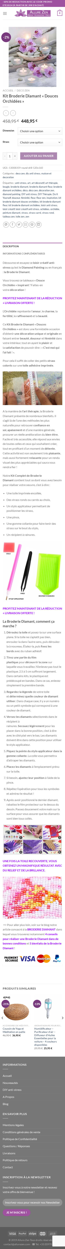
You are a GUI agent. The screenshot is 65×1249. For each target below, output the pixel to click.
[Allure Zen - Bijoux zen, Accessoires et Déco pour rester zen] (32, 13)
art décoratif (38, 182)
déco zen (33, 190)
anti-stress (20, 182)
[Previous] (2, 1025)
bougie (6, 186)
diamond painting (11, 194)
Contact (8, 1167)
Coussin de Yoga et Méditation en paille (14, 1030)
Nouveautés (10, 1082)
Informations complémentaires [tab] (24, 253)
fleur (33, 197)
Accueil (8, 90)
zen (27, 216)
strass (24, 212)
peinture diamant (11, 212)
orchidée (54, 209)
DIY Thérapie (45, 194)
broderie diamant (19, 186)
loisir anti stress (49, 205)
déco (25, 190)
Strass (6, 142)
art (29, 182)
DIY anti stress (29, 194)
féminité (25, 197)
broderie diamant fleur (40, 186)
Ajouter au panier (39, 155)
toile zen (20, 216)
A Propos (8, 1096)
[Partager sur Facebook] (13, 225)
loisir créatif (9, 209)
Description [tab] (11, 246)
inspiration (52, 197)
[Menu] (5, 13)
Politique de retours (15, 1160)
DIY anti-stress (12, 1089)
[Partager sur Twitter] (19, 225)
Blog (5, 1104)
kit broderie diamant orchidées (24, 205)
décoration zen (46, 190)
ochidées (44, 209)
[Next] (62, 1025)
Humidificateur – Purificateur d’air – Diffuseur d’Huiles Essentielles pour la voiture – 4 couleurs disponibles (45, 1036)
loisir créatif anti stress (27, 209)
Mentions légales (13, 1125)
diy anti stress (33, 173)
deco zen (23, 90)
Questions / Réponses (16, 1146)
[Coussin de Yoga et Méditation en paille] (17, 1008)
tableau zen (9, 216)
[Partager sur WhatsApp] (6, 225)
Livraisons (9, 1153)
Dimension (8, 130)
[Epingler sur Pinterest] (32, 225)
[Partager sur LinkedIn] (39, 225)
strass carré (35, 212)
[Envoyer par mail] (26, 225)
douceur (16, 197)
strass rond (48, 212)
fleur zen (41, 197)
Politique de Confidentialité (20, 1139)
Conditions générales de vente (21, 1132)
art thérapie (51, 182)
